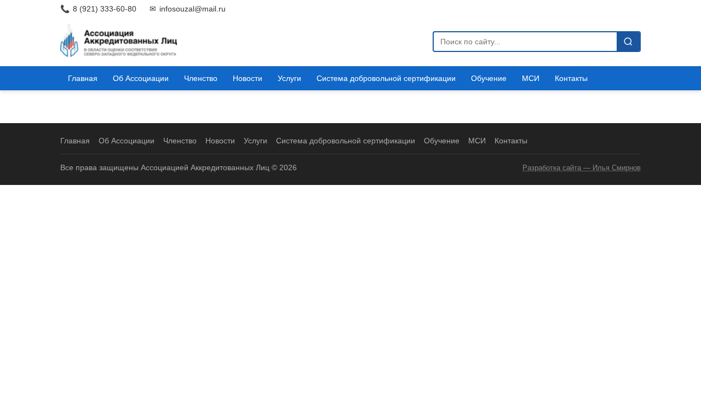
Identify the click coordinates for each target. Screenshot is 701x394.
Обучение (489, 78)
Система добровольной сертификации (386, 78)
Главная (82, 78)
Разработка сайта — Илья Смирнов (581, 168)
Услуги (289, 78)
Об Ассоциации (141, 78)
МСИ (530, 78)
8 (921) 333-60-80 (98, 8)
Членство (200, 78)
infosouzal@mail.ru (188, 8)
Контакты (571, 78)
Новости (247, 78)
